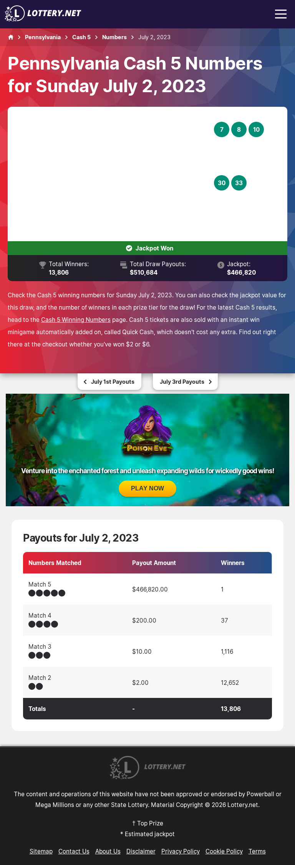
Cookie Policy (224, 851)
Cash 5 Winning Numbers (76, 319)
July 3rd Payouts (182, 381)
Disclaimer (141, 851)
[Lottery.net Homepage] (10, 37)
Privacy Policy (180, 851)
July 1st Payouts (112, 381)
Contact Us (73, 851)
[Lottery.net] (43, 19)
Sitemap (41, 851)
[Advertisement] (115, 174)
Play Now (147, 488)
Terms (257, 851)
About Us (108, 851)
